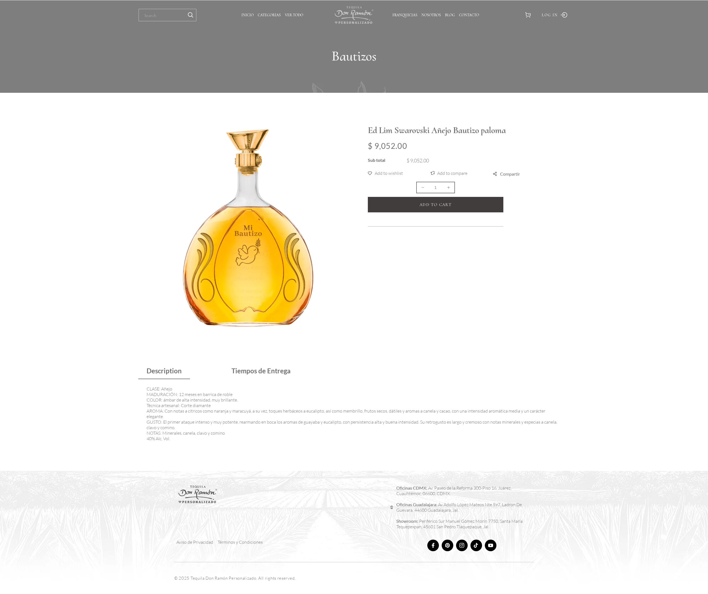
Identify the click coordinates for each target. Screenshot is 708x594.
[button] (528, 15)
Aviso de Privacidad (194, 542)
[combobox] (167, 15)
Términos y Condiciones (240, 542)
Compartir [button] (510, 173)
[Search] (190, 15)
